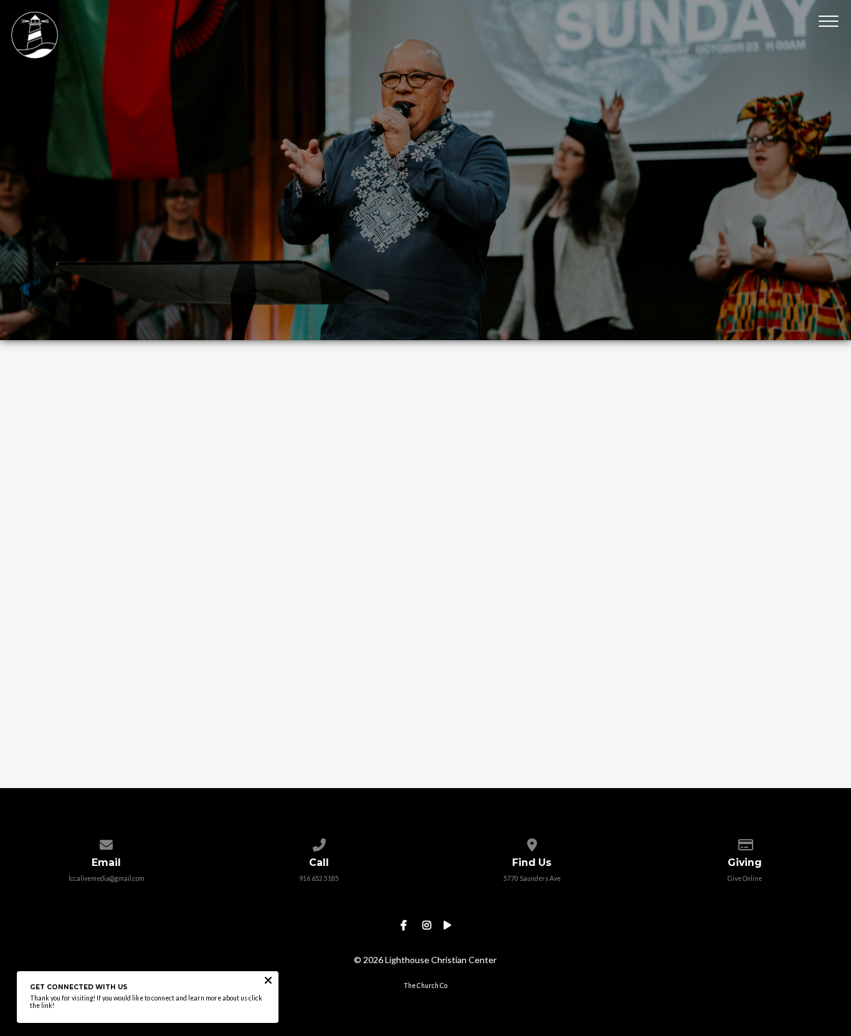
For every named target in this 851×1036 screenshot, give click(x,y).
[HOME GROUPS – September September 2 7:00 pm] (426, 574)
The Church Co (425, 985)
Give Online (745, 878)
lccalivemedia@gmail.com (107, 878)
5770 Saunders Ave (532, 878)
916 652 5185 (319, 878)
